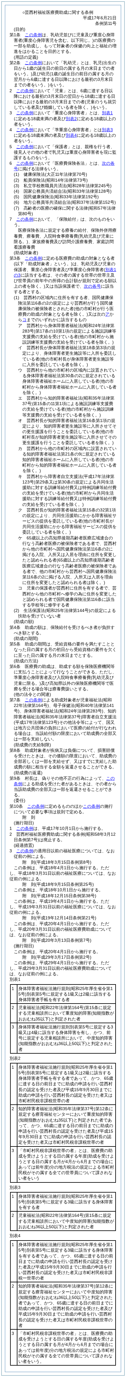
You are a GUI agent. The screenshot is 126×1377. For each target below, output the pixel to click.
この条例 (33, 34)
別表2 (71, 118)
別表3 (107, 129)
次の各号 (92, 286)
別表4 (71, 135)
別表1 (107, 112)
